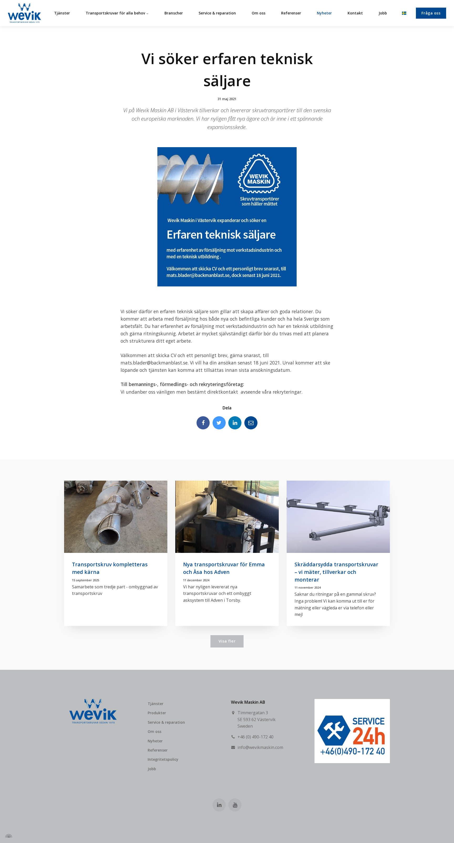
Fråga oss (430, 13)
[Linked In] (234, 422)
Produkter (157, 712)
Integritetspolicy (163, 759)
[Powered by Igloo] (8, 836)
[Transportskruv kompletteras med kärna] (115, 517)
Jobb (383, 13)
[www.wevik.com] (24, 13)
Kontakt (355, 13)
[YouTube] (234, 804)
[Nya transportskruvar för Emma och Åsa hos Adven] (226, 517)
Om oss (258, 13)
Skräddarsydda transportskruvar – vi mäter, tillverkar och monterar (336, 572)
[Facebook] (203, 422)
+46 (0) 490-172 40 (256, 737)
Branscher (173, 13)
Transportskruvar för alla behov (116, 13)
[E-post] (250, 422)
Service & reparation (217, 13)
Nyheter (324, 13)
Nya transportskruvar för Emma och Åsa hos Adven (224, 568)
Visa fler (227, 641)
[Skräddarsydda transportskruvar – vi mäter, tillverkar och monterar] (338, 517)
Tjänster (62, 13)
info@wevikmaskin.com (260, 747)
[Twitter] (219, 422)
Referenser (291, 13)
